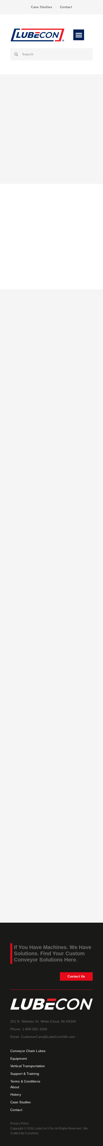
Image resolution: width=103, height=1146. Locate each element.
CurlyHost (31, 1133)
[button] (78, 34)
